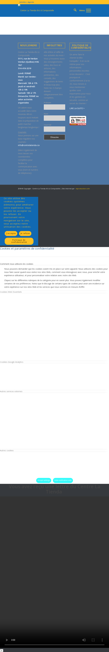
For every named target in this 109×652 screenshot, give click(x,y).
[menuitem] (26, 2)
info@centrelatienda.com (29, 145)
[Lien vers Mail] (89, 191)
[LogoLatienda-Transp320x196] (36, 10)
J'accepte (11, 233)
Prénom (47, 102)
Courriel (47, 125)
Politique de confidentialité (19, 241)
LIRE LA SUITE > (77, 108)
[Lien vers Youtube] (80, 191)
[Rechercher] (73, 10)
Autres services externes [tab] (11, 391)
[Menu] (83, 10)
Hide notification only (63, 480)
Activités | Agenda (26, 2)
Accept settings (44, 480)
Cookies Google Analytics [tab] (11, 362)
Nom (46, 113)
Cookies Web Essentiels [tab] (11, 292)
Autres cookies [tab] (7, 450)
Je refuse (25, 233)
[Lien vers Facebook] (76, 191)
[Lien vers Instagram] (84, 191)
